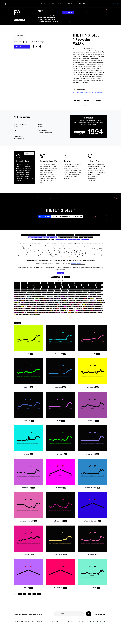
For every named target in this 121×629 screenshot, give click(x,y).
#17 (70, 292)
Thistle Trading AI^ (78, 264)
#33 (64, 283)
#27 (78, 283)
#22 (30, 283)
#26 (44, 284)
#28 (51, 283)
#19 (29, 296)
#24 (57, 283)
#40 (51, 284)
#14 (99, 283)
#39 (43, 292)
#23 (58, 284)
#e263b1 (16, 132)
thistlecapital (56, 277)
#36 (92, 310)
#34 (64, 304)
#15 (16, 294)
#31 (93, 286)
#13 (58, 298)
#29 (66, 286)
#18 (37, 283)
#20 (86, 286)
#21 (65, 284)
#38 (73, 286)
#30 (17, 283)
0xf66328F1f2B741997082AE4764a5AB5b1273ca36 (88, 92)
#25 (24, 283)
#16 (98, 288)
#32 (30, 288)
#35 (30, 294)
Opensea (66, 277)
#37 (37, 284)
